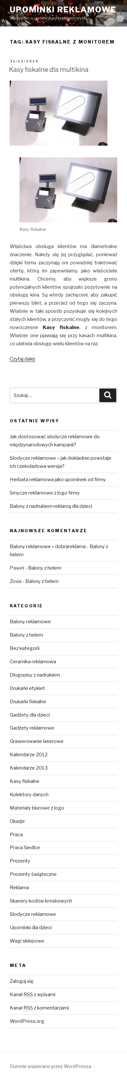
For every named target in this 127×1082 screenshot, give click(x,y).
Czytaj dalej (22, 359)
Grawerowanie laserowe (37, 741)
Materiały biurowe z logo (37, 808)
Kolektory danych (29, 795)
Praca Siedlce (25, 848)
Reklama (19, 888)
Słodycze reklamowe (33, 914)
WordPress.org (27, 1021)
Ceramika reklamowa (33, 662)
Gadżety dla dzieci (30, 715)
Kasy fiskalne (24, 781)
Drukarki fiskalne (28, 702)
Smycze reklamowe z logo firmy (45, 493)
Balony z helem (44, 568)
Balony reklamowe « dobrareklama (48, 546)
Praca (16, 835)
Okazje (17, 821)
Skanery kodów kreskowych (41, 901)
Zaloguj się (22, 981)
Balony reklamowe (30, 622)
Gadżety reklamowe (32, 728)
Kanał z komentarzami (39, 1008)
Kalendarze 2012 (29, 755)
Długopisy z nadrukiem (35, 675)
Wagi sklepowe (27, 941)
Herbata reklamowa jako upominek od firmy (58, 479)
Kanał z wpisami (32, 994)
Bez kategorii (24, 648)
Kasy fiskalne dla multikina (49, 69)
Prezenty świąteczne (33, 874)
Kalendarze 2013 (29, 768)
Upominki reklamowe (63, 9)
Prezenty (20, 861)
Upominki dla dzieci (31, 927)
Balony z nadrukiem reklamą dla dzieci (51, 506)
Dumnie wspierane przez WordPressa (50, 1066)
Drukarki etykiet (27, 688)
